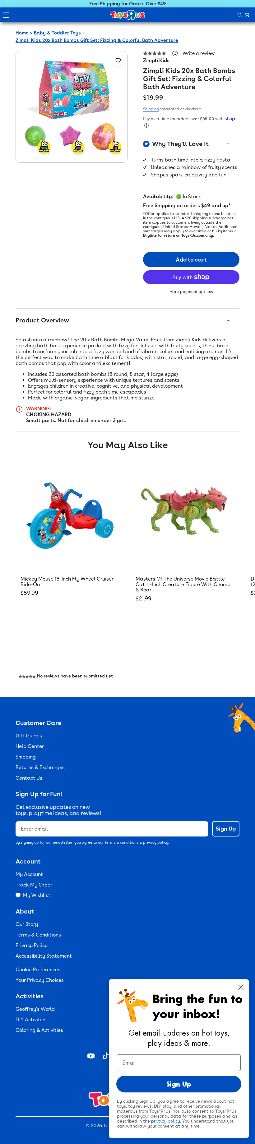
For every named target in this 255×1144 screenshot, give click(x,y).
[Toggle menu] (6, 15)
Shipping (151, 109)
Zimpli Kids (156, 60)
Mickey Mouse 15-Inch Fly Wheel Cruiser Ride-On (67, 581)
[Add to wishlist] (118, 60)
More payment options (191, 291)
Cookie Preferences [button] (38, 970)
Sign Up (226, 828)
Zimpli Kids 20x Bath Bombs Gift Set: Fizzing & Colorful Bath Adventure (97, 40)
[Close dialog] (240, 987)
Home (22, 33)
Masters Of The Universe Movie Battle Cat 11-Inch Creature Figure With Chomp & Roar (183, 584)
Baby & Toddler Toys (57, 33)
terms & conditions (121, 842)
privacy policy (155, 842)
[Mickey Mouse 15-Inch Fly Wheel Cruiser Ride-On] (70, 515)
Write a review (199, 53)
